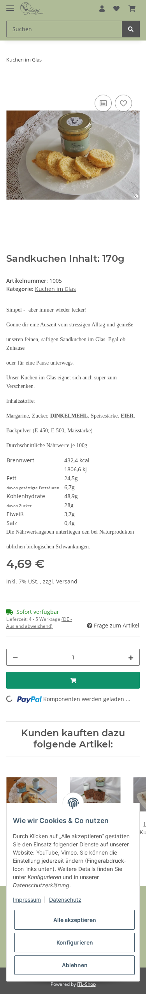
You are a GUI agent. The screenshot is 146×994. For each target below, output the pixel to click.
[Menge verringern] (15, 657)
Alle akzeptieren (74, 919)
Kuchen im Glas (55, 289)
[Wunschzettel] (116, 8)
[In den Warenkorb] (12, 84)
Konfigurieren (74, 942)
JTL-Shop (86, 984)
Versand (66, 581)
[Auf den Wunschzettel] (123, 103)
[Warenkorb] (132, 8)
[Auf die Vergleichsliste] (103, 103)
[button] (102, 8)
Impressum (27, 899)
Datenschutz (65, 899)
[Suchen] (131, 29)
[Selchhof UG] (32, 9)
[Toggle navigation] (10, 5)
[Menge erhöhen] (130, 657)
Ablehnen (75, 965)
